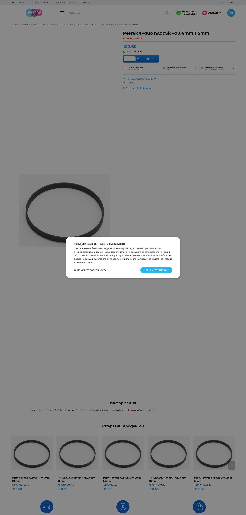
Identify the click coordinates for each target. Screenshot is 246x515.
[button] (90, 270)
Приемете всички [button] (156, 270)
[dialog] (123, 257)
